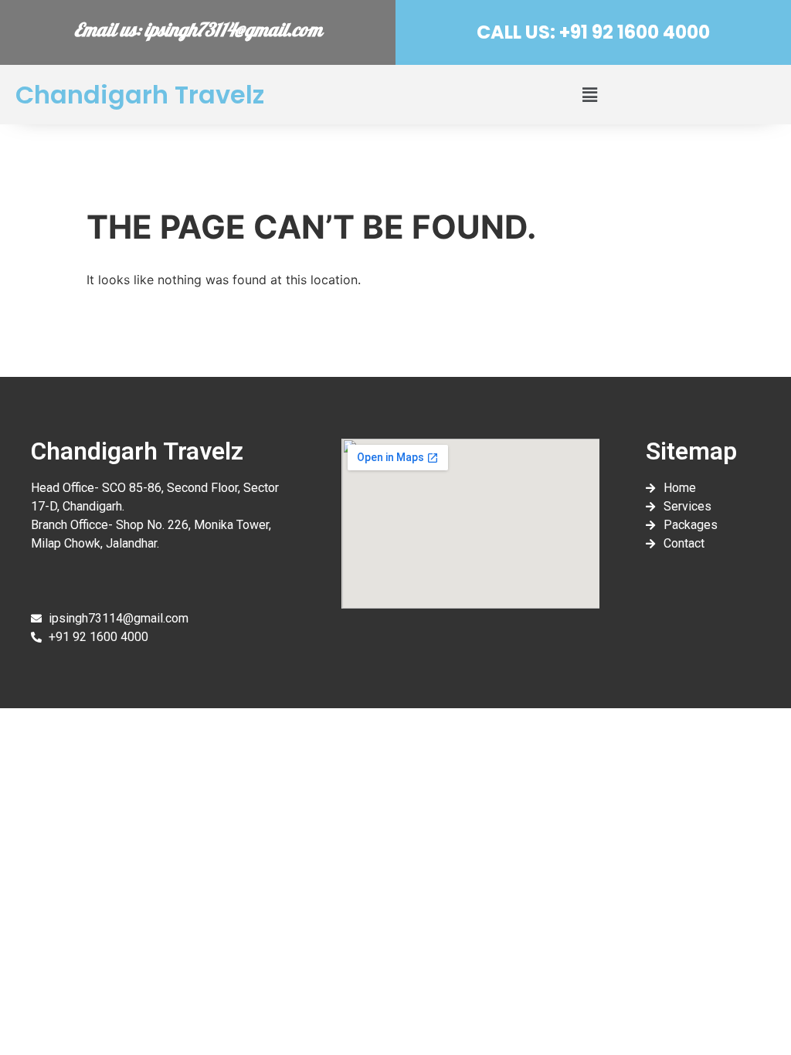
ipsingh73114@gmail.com (233, 32)
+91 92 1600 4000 (632, 32)
